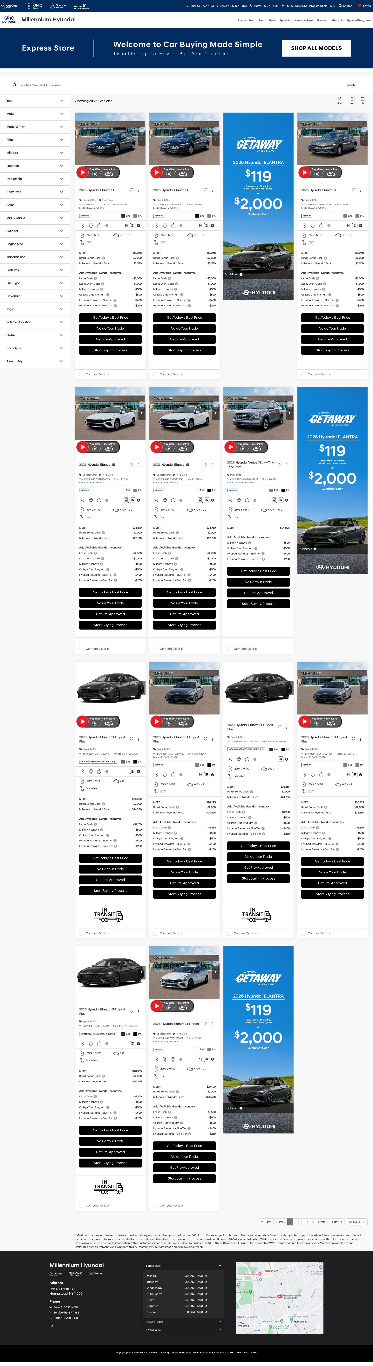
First (267, 1222)
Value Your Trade (110, 328)
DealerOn (142, 1352)
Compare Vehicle (97, 374)
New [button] (262, 20)
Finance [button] (322, 20)
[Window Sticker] (132, 225)
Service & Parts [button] (303, 20)
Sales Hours (153, 1265)
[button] (142, 139)
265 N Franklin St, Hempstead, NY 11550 (310, 6)
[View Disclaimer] (107, 225)
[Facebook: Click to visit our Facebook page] (52, 1327)
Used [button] (272, 20)
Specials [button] (285, 20)
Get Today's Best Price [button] (110, 317)
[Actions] (138, 190)
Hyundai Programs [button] (359, 20)
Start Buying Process (110, 350)
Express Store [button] (246, 20)
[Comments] (126, 225)
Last (336, 1222)
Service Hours (154, 1322)
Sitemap (153, 1352)
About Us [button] (337, 20)
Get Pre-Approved (110, 339)
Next (322, 1222)
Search (351, 85)
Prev (281, 1222)
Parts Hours (153, 1330)
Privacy (164, 1352)
